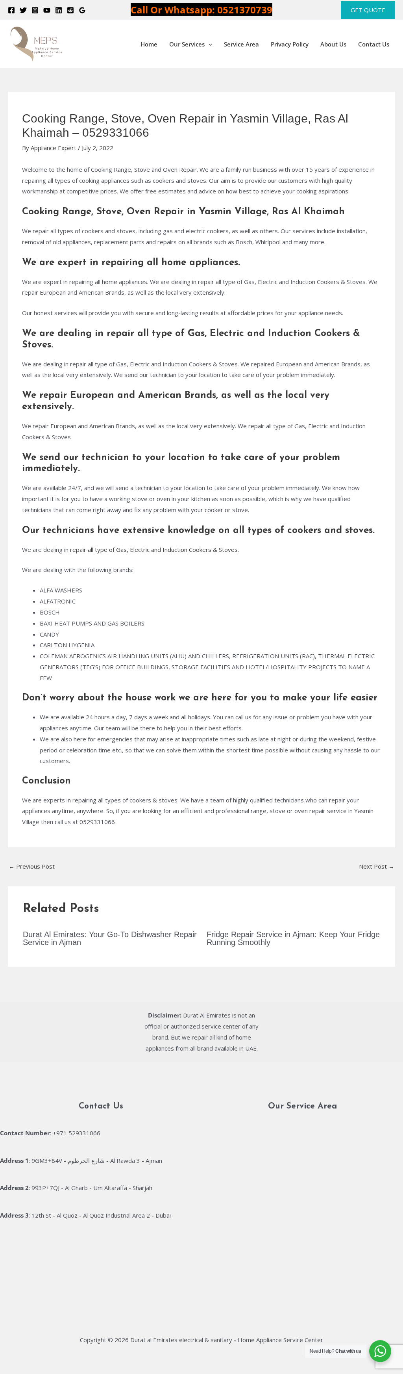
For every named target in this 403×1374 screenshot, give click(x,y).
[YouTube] (46, 10)
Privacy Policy (290, 44)
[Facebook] (11, 10)
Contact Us (373, 44)
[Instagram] (35, 10)
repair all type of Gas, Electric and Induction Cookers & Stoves (154, 549)
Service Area (241, 44)
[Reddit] (70, 10)
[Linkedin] (58, 10)
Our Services (187, 44)
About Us (333, 44)
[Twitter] (23, 10)
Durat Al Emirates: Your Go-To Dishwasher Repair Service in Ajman (110, 938)
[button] (368, 10)
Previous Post (32, 866)
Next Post (376, 866)
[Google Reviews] (82, 10)
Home (148, 44)
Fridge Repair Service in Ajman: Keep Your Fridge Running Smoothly (293, 938)
